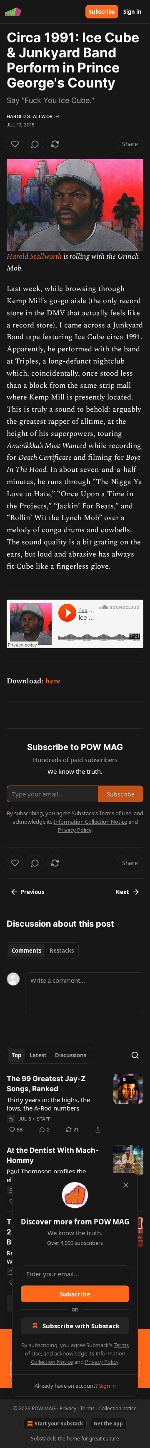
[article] (75, 1104)
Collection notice (117, 1408)
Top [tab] (16, 1055)
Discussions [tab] (70, 1055)
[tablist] (43, 950)
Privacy (68, 1408)
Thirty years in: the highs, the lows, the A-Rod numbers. (48, 1103)
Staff (44, 1119)
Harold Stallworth (33, 116)
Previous (32, 892)
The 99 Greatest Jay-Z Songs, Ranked (46, 1083)
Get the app (108, 1423)
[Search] (135, 1055)
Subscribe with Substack (81, 1326)
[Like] (15, 144)
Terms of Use (115, 813)
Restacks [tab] (62, 950)
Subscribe (102, 11)
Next (122, 892)
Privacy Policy (101, 1362)
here (52, 681)
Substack (41, 1438)
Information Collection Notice (90, 821)
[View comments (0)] (35, 144)
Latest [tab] (38, 1055)
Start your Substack (59, 1423)
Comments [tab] (26, 950)
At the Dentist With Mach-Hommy (53, 1155)
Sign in (132, 11)
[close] (125, 1185)
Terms (87, 1408)
